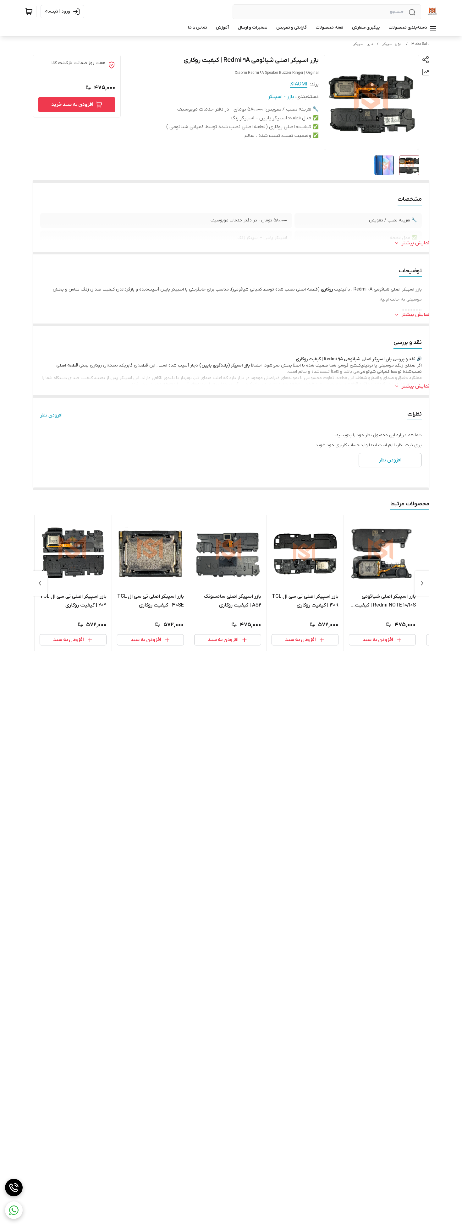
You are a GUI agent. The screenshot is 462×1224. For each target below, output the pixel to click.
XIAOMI (298, 84)
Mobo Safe (420, 43)
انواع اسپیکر (392, 43)
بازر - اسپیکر (363, 43)
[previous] (422, 583)
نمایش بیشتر (415, 243)
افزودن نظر (51, 415)
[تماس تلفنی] (14, 1187)
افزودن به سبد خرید (72, 104)
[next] (39, 583)
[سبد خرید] (29, 11)
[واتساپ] (14, 1210)
